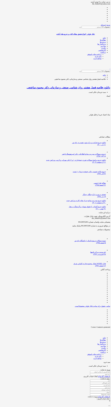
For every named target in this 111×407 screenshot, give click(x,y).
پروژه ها (103, 42)
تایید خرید (98, 56)
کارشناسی (102, 50)
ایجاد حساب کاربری (103, 399)
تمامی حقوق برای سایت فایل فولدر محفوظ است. (92, 306)
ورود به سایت (105, 378)
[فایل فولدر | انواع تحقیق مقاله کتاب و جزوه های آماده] (102, 67)
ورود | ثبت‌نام (105, 25)
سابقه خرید (97, 58)
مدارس (103, 46)
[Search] (80, 27)
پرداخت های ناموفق (94, 54)
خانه (104, 38)
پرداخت (103, 52)
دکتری (103, 48)
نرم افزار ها (101, 44)
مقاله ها (103, 40)
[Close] (109, 405)
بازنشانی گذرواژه (104, 376)
